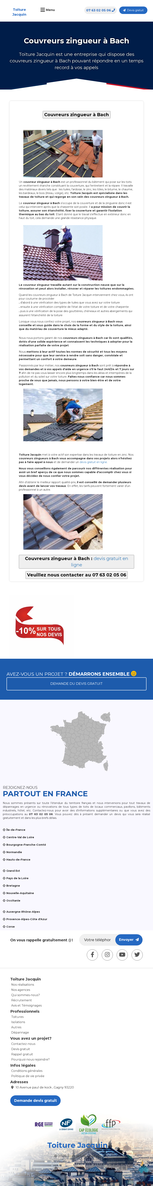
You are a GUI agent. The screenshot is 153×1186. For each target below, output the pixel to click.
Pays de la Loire (17, 878)
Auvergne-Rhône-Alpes (23, 911)
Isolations (18, 1022)
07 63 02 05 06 (98, 10)
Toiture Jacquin (19, 12)
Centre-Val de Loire (20, 837)
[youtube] (122, 955)
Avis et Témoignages (26, 1005)
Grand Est (13, 870)
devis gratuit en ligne (93, 462)
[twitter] (137, 955)
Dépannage (20, 1032)
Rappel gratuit (22, 1054)
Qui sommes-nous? (25, 995)
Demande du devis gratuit (76, 684)
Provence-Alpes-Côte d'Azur (26, 919)
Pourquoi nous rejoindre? (30, 1059)
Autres (16, 1027)
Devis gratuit (135, 10)
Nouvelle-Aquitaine (20, 893)
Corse (10, 926)
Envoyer (127, 940)
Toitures (17, 1017)
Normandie (14, 852)
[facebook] (92, 955)
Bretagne (13, 885)
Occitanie (13, 900)
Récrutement (21, 1000)
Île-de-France (15, 830)
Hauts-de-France (18, 859)
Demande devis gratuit (35, 1100)
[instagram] (107, 955)
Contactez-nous (23, 1044)
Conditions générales (26, 1071)
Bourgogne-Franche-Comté (26, 844)
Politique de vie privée (27, 1076)
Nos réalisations (22, 984)
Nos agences (20, 990)
